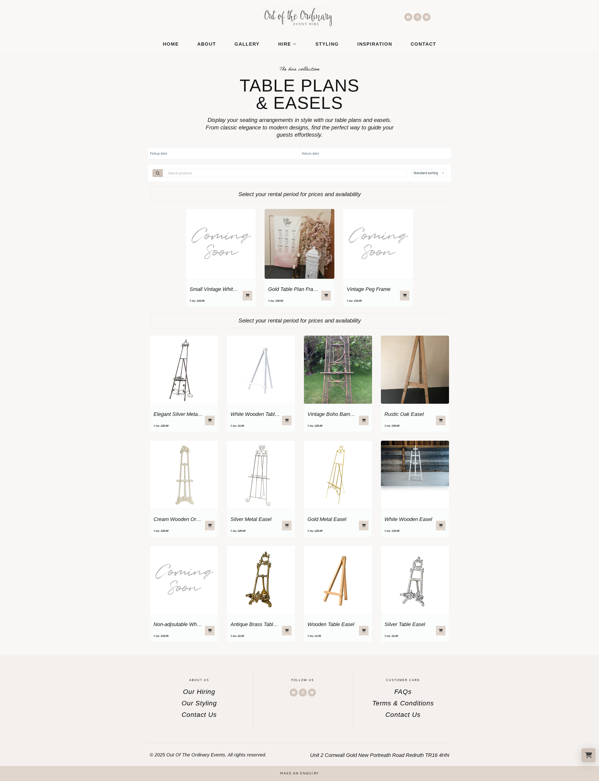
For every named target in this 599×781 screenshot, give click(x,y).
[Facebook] (408, 17)
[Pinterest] (427, 17)
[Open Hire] (294, 44)
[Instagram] (417, 17)
